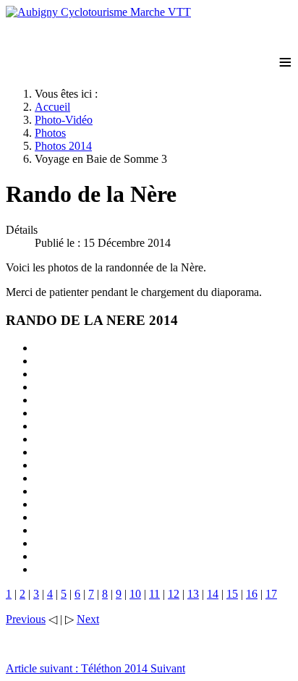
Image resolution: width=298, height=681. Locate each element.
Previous (26, 619)
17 (271, 594)
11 (154, 594)
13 (193, 594)
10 (135, 594)
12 (173, 594)
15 (232, 594)
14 (212, 594)
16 (251, 594)
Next (88, 619)
